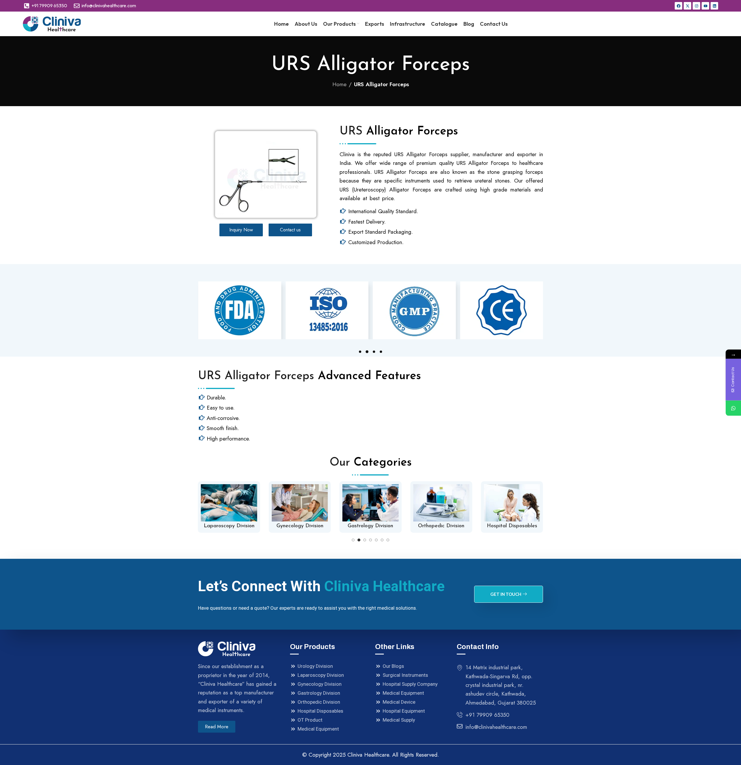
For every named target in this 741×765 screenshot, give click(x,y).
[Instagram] (696, 6)
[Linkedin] (714, 6)
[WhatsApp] (733, 408)
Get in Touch (505, 594)
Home (339, 84)
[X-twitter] (687, 6)
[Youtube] (705, 6)
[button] (360, 352)
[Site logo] (52, 23)
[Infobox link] (229, 507)
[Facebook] (678, 6)
